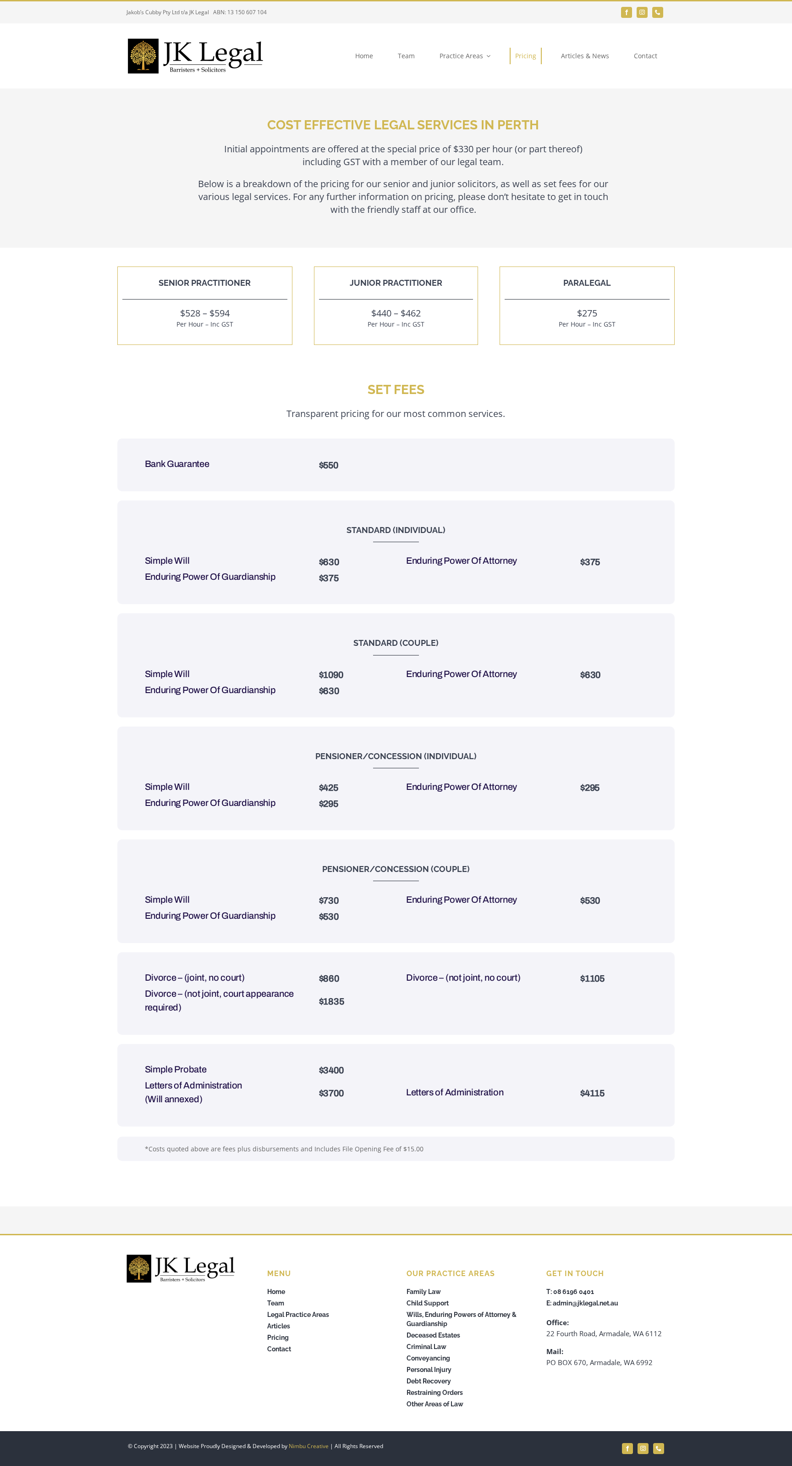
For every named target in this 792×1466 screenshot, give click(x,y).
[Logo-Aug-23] (195, 39)
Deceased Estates (433, 1335)
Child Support (428, 1303)
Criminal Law (426, 1346)
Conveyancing (428, 1358)
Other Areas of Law (435, 1404)
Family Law (424, 1291)
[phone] (657, 12)
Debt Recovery (429, 1381)
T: (549, 1291)
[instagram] (642, 12)
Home (276, 1291)
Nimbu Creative (309, 1446)
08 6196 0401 (573, 1291)
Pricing (278, 1337)
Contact (279, 1349)
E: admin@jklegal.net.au (582, 1303)
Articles (278, 1326)
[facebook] (626, 12)
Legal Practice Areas (298, 1314)
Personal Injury (429, 1369)
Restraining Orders (435, 1392)
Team (275, 1303)
